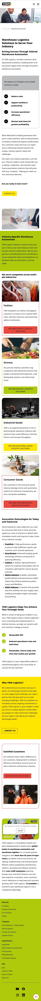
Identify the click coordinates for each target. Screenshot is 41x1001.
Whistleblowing (7, 955)
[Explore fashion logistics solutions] (20, 291)
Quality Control (7, 935)
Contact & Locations (9, 932)
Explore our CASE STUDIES (17, 776)
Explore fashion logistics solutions (20, 330)
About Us (5, 978)
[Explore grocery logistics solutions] (20, 348)
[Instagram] (17, 994)
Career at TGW (7, 971)
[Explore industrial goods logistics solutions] (20, 408)
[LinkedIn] (23, 994)
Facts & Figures (7, 929)
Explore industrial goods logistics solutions (20, 447)
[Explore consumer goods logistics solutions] (20, 465)
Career (4, 916)
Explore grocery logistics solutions (20, 390)
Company (5, 906)
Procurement (7, 951)
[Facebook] (23, 988)
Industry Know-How (9, 909)
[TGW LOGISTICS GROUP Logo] (6, 4)
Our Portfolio (7, 913)
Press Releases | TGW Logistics (13, 925)
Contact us (9, 193)
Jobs (3, 968)
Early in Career (7, 974)
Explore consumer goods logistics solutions (20, 504)
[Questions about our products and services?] (36, 997)
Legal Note (6, 944)
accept (20, 831)
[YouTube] (17, 988)
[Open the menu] (38, 4)
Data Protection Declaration (12, 948)
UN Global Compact (9, 958)
